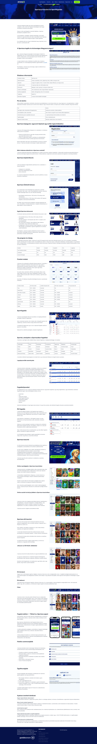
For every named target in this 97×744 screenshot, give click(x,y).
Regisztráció (67, 1)
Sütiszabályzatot (42, 736)
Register (77, 2)
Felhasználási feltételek (43, 741)
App (53, 1)
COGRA (45, 62)
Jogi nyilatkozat (42, 734)
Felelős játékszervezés (43, 739)
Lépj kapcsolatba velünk (43, 733)
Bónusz (56, 1)
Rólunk (40, 731)
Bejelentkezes (61, 1)
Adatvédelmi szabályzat (43, 738)
